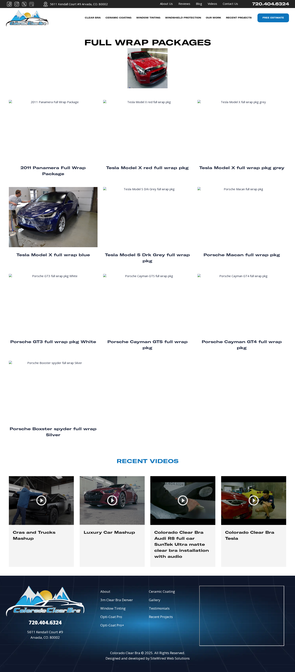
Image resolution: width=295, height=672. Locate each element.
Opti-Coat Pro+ (112, 625)
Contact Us (230, 4)
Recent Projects (161, 616)
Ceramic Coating (162, 591)
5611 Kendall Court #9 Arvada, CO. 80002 (79, 4)
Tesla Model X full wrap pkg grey (241, 168)
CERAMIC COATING (118, 18)
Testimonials (159, 608)
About (105, 591)
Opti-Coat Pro (111, 616)
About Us (166, 4)
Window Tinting (113, 608)
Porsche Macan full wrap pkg (241, 255)
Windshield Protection (183, 18)
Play (41, 521)
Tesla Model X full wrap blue (53, 255)
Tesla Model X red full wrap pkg (147, 168)
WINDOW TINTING (148, 18)
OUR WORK (213, 18)
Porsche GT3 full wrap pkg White (53, 342)
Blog (199, 4)
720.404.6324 (270, 4)
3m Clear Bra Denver (116, 600)
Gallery (154, 600)
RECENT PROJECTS (239, 18)
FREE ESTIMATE (273, 18)
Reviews (184, 4)
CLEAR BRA (93, 18)
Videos (212, 4)
